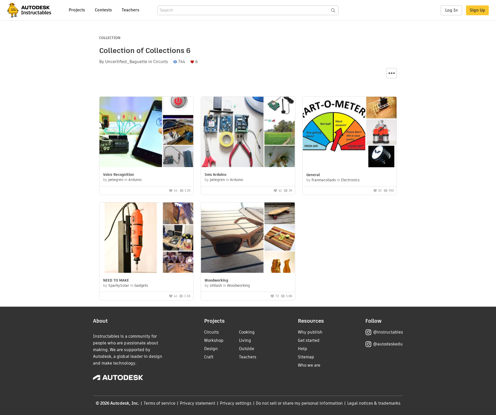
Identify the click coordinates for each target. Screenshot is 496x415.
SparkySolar (118, 285)
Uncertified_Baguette (126, 61)
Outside (246, 349)
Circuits (160, 61)
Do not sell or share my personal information (299, 403)
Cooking (247, 332)
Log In (451, 10)
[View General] (350, 133)
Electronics (350, 180)
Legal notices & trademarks (373, 403)
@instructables (388, 332)
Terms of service (159, 403)
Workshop (213, 340)
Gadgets (141, 285)
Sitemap (306, 357)
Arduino (135, 179)
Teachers (130, 10)
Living (245, 340)
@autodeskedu (388, 344)
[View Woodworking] (248, 238)
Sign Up (477, 10)
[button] (391, 73)
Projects (77, 10)
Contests (103, 10)
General (313, 174)
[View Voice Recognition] (146, 132)
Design (211, 349)
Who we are (309, 365)
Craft (208, 357)
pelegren (115, 179)
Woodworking (216, 280)
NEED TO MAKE (116, 280)
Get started (309, 340)
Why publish (310, 332)
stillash (216, 285)
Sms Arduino (215, 174)
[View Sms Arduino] (248, 132)
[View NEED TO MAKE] (146, 238)
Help (302, 349)
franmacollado (324, 180)
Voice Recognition (118, 174)
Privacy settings (236, 403)
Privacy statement (197, 403)
